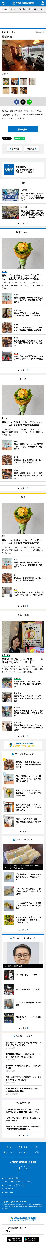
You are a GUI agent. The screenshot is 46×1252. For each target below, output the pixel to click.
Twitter (26, 1168)
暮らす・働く (39, 9)
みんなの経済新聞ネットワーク (23, 1219)
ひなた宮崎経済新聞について (14, 1178)
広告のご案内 (8, 1192)
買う (30, 9)
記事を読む (23, 129)
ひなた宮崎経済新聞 (23, 3)
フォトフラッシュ (8, 32)
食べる (13, 9)
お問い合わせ (8, 1189)
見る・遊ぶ (22, 9)
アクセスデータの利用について (14, 1185)
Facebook (19, 1168)
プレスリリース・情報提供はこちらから (17, 1182)
